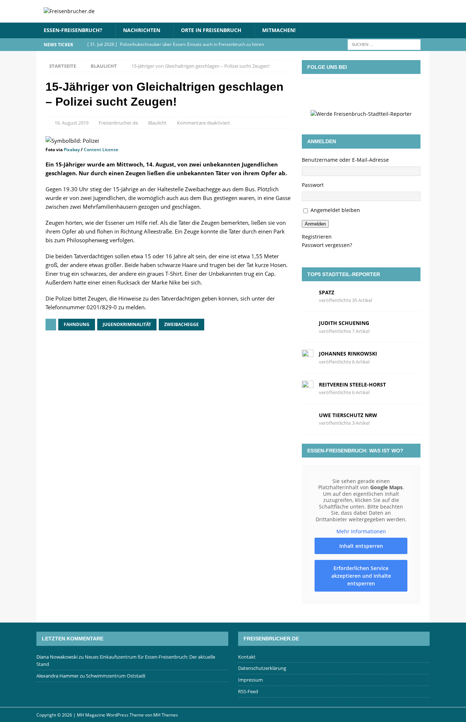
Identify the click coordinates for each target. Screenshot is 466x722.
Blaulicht (157, 122)
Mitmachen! (279, 30)
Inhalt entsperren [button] (361, 545)
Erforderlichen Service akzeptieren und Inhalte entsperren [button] (361, 576)
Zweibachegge (181, 324)
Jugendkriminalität (127, 324)
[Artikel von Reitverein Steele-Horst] (307, 387)
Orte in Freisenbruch (211, 30)
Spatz (326, 292)
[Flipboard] (371, 90)
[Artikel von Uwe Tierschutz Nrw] (307, 418)
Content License (101, 149)
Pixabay (72, 149)
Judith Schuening (344, 322)
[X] (350, 90)
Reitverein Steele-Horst (352, 384)
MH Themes (165, 715)
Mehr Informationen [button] (361, 531)
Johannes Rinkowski (348, 353)
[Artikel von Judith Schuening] (307, 326)
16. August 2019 (71, 122)
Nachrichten (141, 30)
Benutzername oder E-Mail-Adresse (345, 159)
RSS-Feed (248, 691)
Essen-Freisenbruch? (73, 30)
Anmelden (315, 224)
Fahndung (77, 324)
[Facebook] (329, 90)
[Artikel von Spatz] (307, 296)
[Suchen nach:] (384, 43)
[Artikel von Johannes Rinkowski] (307, 357)
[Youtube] (392, 90)
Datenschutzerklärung (262, 668)
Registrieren (317, 236)
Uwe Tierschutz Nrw (348, 415)
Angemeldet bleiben (335, 210)
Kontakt (247, 657)
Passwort (313, 184)
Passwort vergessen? (327, 245)
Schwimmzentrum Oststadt (116, 675)
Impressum (250, 679)
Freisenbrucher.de (118, 122)
